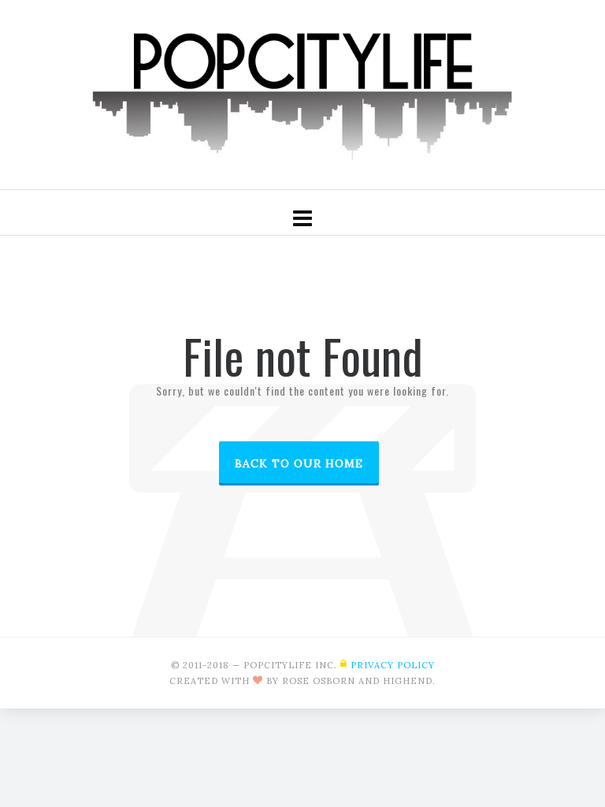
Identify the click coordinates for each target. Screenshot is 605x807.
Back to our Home (299, 463)
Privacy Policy (393, 665)
